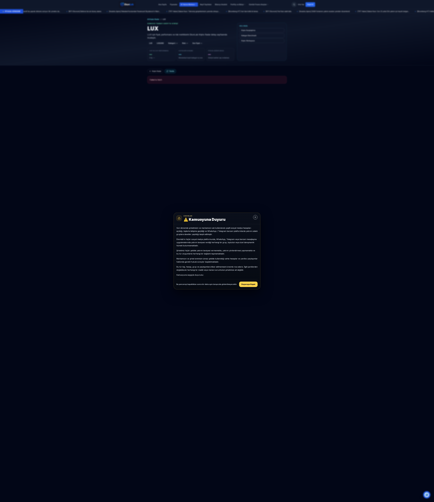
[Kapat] (255, 217)
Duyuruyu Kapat (248, 284)
